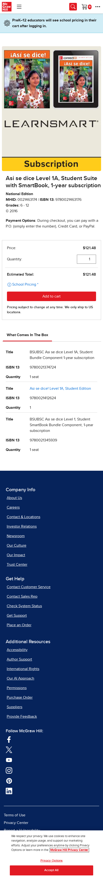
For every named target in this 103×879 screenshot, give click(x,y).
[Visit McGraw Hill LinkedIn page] (9, 791)
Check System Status (24, 606)
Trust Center (17, 564)
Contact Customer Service (29, 587)
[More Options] (97, 6)
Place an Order (19, 625)
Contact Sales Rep (22, 596)
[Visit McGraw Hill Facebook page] (9, 739)
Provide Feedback (22, 716)
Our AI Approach (20, 678)
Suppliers (14, 707)
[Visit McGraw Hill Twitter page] (9, 749)
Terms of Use (14, 815)
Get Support (17, 615)
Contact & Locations (23, 517)
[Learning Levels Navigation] (19, 6)
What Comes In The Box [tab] (27, 335)
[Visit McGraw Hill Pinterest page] (9, 780)
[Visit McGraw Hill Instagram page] (9, 770)
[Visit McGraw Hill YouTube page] (9, 760)
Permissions (17, 688)
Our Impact (16, 555)
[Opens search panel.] (73, 6)
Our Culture (16, 545)
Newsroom (16, 536)
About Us (14, 498)
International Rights (23, 669)
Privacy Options (51, 860)
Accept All (51, 870)
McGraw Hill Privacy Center (69, 850)
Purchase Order (20, 697)
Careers (13, 507)
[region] (51, 854)
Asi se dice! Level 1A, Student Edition (60, 388)
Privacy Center (16, 823)
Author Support (19, 659)
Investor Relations (22, 526)
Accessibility (17, 650)
